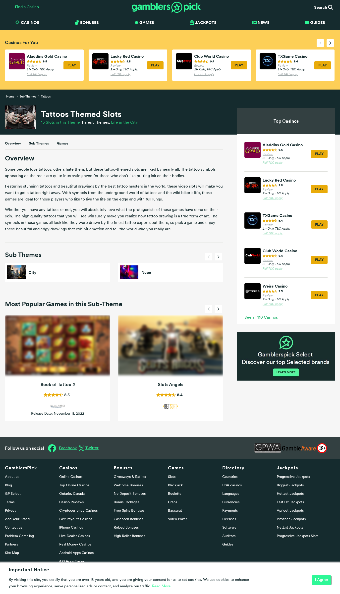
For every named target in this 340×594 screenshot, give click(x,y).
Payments (230, 511)
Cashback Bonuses (128, 519)
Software (229, 528)
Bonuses (123, 468)
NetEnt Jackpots (290, 528)
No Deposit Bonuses (130, 494)
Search (321, 7)
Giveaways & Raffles (130, 477)
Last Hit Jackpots (290, 502)
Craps (172, 502)
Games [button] (146, 22)
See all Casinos (261, 318)
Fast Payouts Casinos (75, 519)
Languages (230, 494)
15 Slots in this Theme (60, 123)
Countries (229, 477)
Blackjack (175, 485)
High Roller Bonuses (129, 536)
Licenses (229, 519)
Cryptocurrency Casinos (78, 511)
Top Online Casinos (74, 485)
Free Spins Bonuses (129, 511)
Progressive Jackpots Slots (297, 536)
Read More (161, 586)
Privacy (10, 511)
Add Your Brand (17, 519)
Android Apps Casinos (76, 553)
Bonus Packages (126, 502)
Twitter (92, 448)
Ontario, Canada (72, 494)
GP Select (13, 494)
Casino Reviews (71, 502)
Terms (9, 502)
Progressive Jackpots (293, 477)
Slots (171, 477)
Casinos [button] (30, 22)
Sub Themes (39, 143)
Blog (8, 485)
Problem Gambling (19, 536)
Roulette (174, 494)
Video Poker (177, 519)
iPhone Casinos (71, 528)
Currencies (230, 502)
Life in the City (124, 123)
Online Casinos (70, 477)
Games (62, 143)
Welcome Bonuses (128, 485)
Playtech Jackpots (291, 519)
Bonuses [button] (89, 22)
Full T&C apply (37, 74)
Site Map (12, 553)
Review (32, 65)
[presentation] (320, 43)
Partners (11, 544)
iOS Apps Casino (72, 561)
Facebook (68, 448)
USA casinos (232, 485)
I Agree (321, 580)
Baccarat (175, 511)
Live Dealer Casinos (74, 536)
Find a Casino (27, 7)
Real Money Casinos (75, 544)
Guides (317, 22)
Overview (13, 143)
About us (12, 477)
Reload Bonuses (126, 528)
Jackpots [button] (206, 22)
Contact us (13, 528)
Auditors (228, 536)
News (264, 22)
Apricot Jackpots (290, 511)
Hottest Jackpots (290, 494)
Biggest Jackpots (290, 485)
